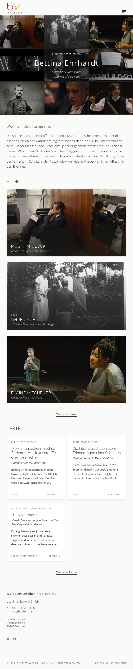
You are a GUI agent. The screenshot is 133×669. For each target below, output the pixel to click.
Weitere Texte (66, 572)
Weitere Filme (66, 414)
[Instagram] (14, 639)
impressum (101, 662)
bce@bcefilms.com (22, 611)
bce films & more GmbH (32, 662)
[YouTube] (8, 639)
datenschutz (118, 662)
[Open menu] (123, 12)
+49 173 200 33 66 (23, 607)
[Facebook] (21, 639)
